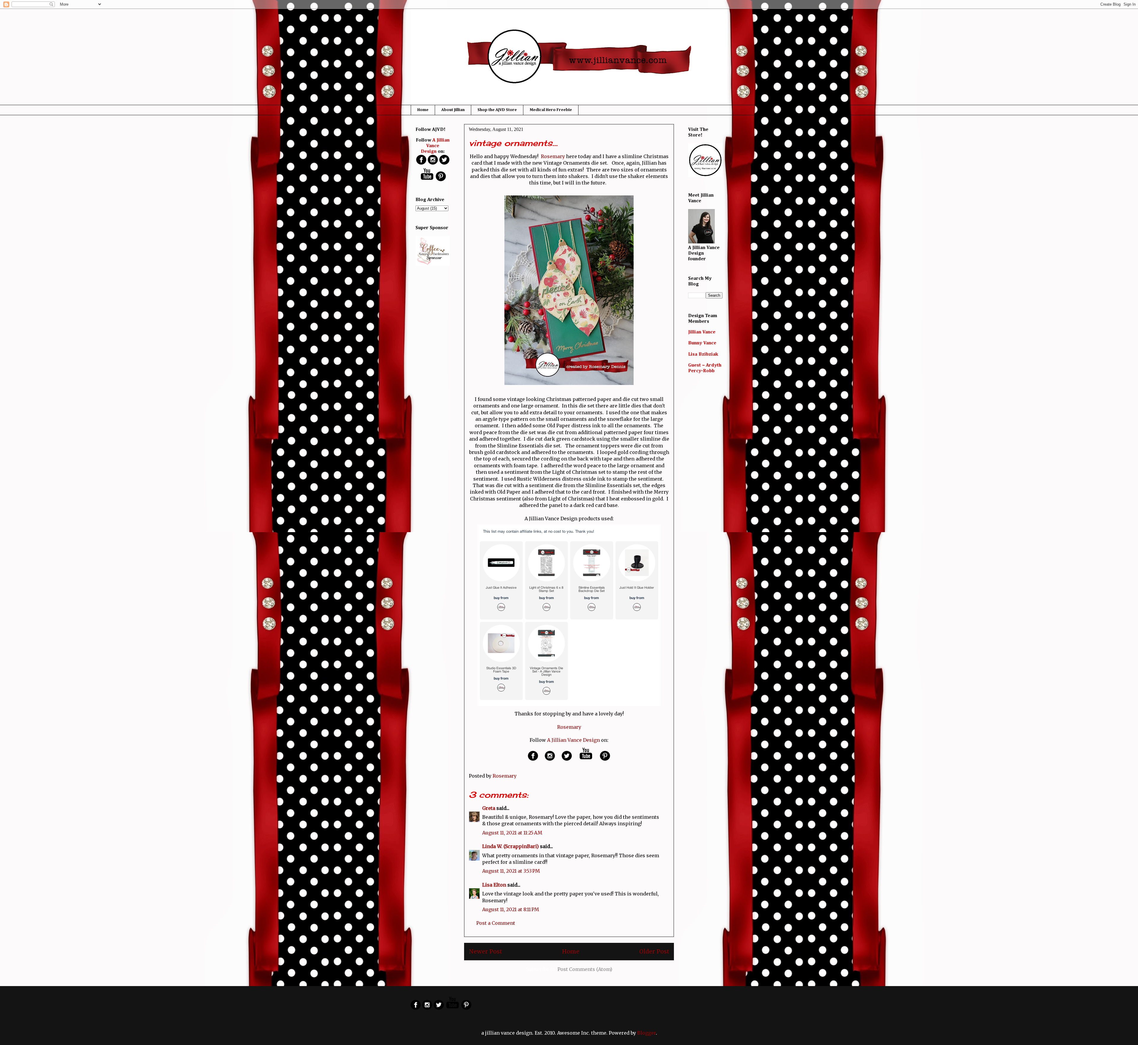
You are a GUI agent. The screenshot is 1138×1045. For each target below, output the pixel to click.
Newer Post (485, 951)
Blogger (646, 1033)
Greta (488, 808)
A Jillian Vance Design (573, 740)
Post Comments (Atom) (584, 969)
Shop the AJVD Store (497, 110)
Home (423, 110)
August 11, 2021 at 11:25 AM (512, 833)
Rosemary (553, 156)
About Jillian (453, 110)
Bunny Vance (702, 343)
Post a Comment (495, 923)
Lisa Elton (494, 885)
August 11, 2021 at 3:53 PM (511, 871)
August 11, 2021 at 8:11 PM (510, 909)
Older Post (654, 951)
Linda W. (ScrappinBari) (510, 846)
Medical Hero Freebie (551, 110)
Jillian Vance (701, 332)
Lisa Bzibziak (703, 354)
